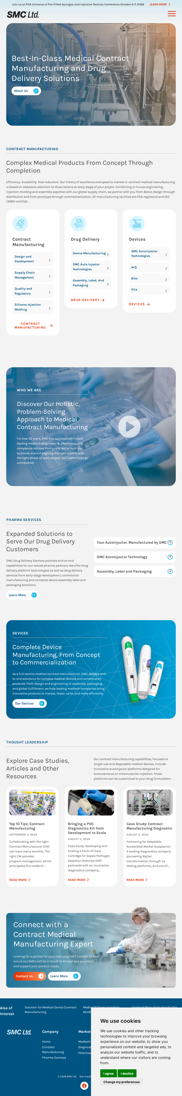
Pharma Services (54, 1058)
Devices (137, 239)
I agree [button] (108, 1073)
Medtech (84, 1042)
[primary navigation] (172, 13)
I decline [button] (127, 1073)
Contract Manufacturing (28, 242)
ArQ (134, 267)
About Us (21, 91)
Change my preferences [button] (121, 1082)
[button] (129, 427)
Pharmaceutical (89, 1053)
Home (46, 1042)
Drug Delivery (85, 239)
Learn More (158, 4)
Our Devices (24, 703)
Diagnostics (86, 1047)
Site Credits (86, 1076)
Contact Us (24, 976)
